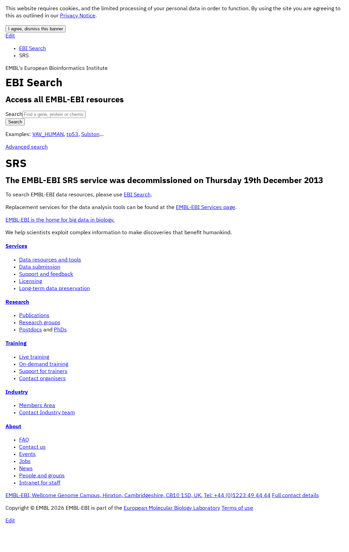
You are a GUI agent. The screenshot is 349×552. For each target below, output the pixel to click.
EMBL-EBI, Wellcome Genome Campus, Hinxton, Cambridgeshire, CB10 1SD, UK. (103, 495)
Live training (34, 357)
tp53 (72, 134)
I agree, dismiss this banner (35, 28)
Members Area (37, 405)
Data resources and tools (50, 260)
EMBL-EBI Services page (205, 207)
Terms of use (237, 508)
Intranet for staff (39, 483)
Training (16, 343)
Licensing (30, 281)
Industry (16, 392)
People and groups (42, 476)
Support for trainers (43, 371)
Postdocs (30, 330)
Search (13, 114)
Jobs (25, 461)
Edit (10, 36)
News (26, 469)
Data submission (39, 267)
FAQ (24, 440)
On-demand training (43, 364)
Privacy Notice (77, 16)
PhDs (60, 330)
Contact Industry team (47, 413)
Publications (34, 315)
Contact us (32, 447)
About (13, 427)
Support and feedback (46, 274)
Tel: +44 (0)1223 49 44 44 (237, 495)
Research (17, 302)
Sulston (90, 134)
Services (16, 246)
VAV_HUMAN (48, 134)
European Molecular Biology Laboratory (172, 508)
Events (27, 454)
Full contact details (295, 495)
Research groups (39, 323)
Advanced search (26, 147)
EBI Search (32, 48)
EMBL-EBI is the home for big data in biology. (60, 220)
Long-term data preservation (54, 289)
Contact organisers (42, 379)
